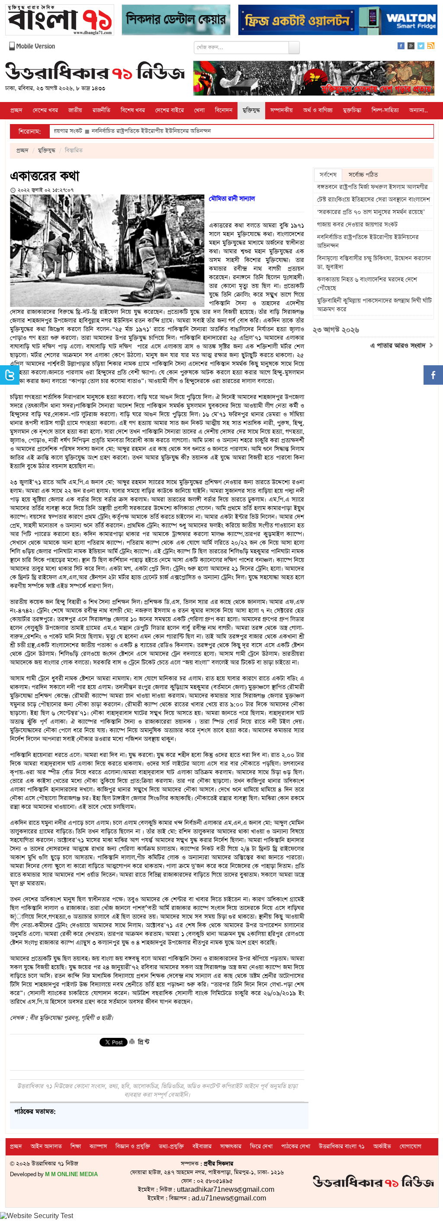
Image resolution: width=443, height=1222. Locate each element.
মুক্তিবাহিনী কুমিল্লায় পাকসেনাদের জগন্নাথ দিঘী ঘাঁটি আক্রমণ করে (374, 305)
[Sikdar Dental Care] (176, 21)
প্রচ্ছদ (16, 110)
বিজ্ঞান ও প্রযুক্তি (133, 1146)
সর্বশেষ (328, 175)
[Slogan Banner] (313, 79)
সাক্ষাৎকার (230, 1146)
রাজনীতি (101, 110)
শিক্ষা (76, 1146)
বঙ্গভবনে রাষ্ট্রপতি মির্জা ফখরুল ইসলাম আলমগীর (372, 187)
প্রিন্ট (143, 1042)
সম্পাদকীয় (281, 110)
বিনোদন (223, 110)
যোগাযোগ (410, 1146)
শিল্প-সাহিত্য (385, 110)
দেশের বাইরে (169, 110)
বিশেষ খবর (133, 110)
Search (294, 47)
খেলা (199, 110)
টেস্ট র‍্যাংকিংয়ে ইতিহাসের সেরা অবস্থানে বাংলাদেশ (373, 199)
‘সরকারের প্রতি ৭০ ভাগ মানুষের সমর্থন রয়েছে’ (371, 212)
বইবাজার (202, 1146)
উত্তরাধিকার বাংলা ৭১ (342, 1146)
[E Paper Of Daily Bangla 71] (60, 21)
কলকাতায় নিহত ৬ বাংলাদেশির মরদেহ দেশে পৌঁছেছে (367, 284)
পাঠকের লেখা (295, 1146)
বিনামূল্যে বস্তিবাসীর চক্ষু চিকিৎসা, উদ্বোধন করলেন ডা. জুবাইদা (374, 262)
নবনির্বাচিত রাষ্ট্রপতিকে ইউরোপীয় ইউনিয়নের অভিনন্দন (122, 131)
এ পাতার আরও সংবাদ (399, 345)
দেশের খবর (45, 110)
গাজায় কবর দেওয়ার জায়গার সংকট (357, 224)
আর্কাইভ (382, 1146)
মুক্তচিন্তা (352, 110)
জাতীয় (75, 110)
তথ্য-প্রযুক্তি (171, 1146)
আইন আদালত (46, 1146)
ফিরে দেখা (261, 1146)
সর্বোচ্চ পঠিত (363, 175)
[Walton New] (337, 21)
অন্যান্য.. (418, 110)
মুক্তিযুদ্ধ (251, 110)
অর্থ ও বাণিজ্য (318, 110)
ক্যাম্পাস (98, 1146)
